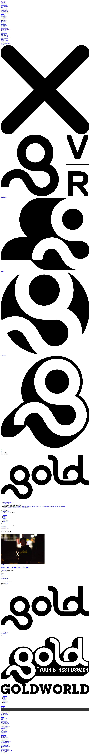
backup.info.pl (4, 34)
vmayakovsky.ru (4, 6)
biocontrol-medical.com (6, 29)
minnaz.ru (3, 715)
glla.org (2, 22)
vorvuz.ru (3, 15)
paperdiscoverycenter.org (6, 750)
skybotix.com (4, 3)
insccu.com (3, 24)
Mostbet (2, 19)
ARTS (4, 517)
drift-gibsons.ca (4, 713)
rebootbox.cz (3, 736)
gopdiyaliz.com (4, 728)
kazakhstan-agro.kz (5, 749)
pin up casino (3, 8)
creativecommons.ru (5, 712)
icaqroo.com (3, 31)
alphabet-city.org (4, 28)
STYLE (5, 515)
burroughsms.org (4, 35)
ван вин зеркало (4, 40)
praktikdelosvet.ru (5, 12)
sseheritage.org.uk (5, 737)
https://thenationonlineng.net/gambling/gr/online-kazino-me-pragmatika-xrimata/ (52, 709)
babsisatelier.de (4, 721)
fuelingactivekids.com (5, 36)
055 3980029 (6, 503)
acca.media (3, 26)
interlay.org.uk (4, 731)
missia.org (3, 717)
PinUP (2, 733)
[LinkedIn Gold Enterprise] (16, 507)
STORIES (5, 520)
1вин (2, 7)
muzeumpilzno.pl (4, 745)
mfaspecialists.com (5, 743)
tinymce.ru (3, 740)
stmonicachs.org (4, 738)
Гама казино (3, 16)
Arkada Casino (4, 17)
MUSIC (5, 516)
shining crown (4, 718)
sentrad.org (3, 2)
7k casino (3, 44)
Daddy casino (4, 732)
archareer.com (4, 33)
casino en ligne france (5, 43)
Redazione (4, 570)
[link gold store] (1, 526)
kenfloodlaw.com (4, 714)
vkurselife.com (4, 752)
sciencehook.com (4, 724)
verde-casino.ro (4, 5)
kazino (2, 719)
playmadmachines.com (6, 11)
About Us (3, 706)
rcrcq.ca (2, 14)
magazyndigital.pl (4, 722)
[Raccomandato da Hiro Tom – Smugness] (23, 563)
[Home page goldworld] (5, 511)
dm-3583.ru (3, 21)
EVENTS (5, 521)
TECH (4, 518)
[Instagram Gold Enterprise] (52, 506)
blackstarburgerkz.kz (5, 726)
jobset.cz (2, 747)
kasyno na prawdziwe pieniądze (27, 709)
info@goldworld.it (5, 578)
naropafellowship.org (5, 746)
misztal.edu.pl (4, 25)
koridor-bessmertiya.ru (6, 741)
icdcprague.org (4, 730)
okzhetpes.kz (3, 735)
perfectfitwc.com (4, 10)
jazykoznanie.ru (4, 38)
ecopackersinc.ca (4, 727)
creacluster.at (3, 20)
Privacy (2, 704)
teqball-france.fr (4, 751)
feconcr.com (3, 30)
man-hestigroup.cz (5, 723)
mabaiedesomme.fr (5, 742)
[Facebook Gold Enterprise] (27, 506)
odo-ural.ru (3, 1)
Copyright (3, 707)
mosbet (2, 42)
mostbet (2, 39)
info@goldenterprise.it (8, 502)
